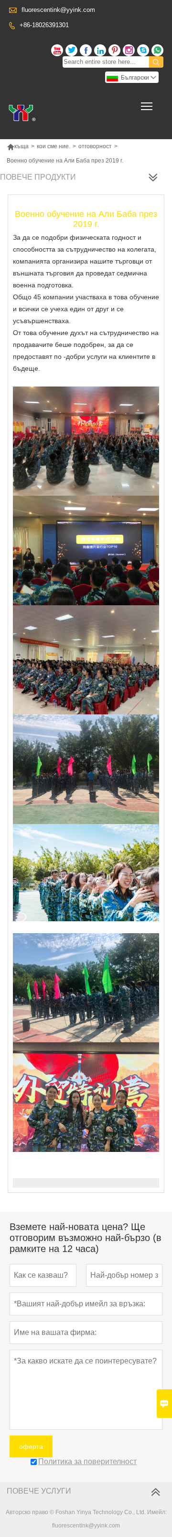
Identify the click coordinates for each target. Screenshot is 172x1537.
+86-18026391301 (44, 25)
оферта (31, 1446)
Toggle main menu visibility (147, 105)
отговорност (95, 146)
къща (18, 146)
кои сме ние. (53, 146)
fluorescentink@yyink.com (58, 9)
